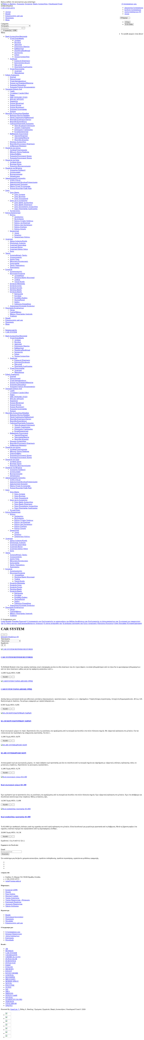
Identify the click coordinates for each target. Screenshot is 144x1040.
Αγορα (126, 14)
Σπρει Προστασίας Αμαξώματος (25, 209)
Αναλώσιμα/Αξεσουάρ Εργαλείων (22, 306)
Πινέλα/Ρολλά (19, 300)
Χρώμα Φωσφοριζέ (17, 107)
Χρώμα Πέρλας (15, 105)
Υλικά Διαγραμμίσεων (18, 81)
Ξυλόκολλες (18, 217)
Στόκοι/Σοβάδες (15, 154)
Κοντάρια (17, 296)
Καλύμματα (18, 294)
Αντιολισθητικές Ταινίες (18, 255)
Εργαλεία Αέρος (16, 286)
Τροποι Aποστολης (12, 898)
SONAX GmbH (11, 995)
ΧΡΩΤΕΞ (8, 1005)
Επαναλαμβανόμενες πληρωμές (31, 623)
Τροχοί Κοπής (19, 282)
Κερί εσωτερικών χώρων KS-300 (13, 785)
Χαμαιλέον (14, 101)
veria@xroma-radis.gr (13, 881)
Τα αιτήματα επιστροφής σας (72, 623)
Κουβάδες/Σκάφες (20, 298)
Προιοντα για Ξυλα (12, 160)
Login (3, 621)
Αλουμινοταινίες (16, 257)
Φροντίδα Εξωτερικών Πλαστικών (22, 144)
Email (3, 849)
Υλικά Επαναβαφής (17, 38)
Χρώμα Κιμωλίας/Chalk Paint (21, 188)
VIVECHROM (11, 1003)
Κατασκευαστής (11, 330)
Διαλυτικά (18, 44)
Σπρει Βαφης (14, 192)
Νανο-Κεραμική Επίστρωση (24, 126)
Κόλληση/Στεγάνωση (22, 63)
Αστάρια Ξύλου (15, 162)
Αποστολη (5, 854)
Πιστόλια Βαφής (16, 290)
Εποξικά (13, 77)
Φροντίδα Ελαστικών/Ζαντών (20, 119)
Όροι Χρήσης (10, 894)
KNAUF (8, 971)
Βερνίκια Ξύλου (15, 164)
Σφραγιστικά (14, 231)
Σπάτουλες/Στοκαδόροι (22, 304)
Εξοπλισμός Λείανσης (18, 243)
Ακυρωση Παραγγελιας (13, 904)
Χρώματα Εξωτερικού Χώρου (21, 156)
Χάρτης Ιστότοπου (12, 906)
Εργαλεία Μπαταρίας (17, 284)
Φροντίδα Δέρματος (21, 140)
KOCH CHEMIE (11, 973)
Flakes (12, 95)
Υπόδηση (13, 316)
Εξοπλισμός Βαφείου (22, 47)
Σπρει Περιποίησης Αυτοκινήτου (26, 207)
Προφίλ (8, 892)
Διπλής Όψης (14, 259)
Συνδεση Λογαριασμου (132, 10)
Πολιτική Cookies (11, 896)
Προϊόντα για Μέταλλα (13, 168)
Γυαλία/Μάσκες (15, 312)
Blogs (7, 20)
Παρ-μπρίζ (18, 65)
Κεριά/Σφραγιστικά (21, 132)
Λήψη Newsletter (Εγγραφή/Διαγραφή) (128, 623)
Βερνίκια (17, 42)
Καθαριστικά (19, 49)
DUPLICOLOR (11, 959)
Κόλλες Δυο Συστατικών (23, 225)
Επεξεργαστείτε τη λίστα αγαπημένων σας (103, 621)
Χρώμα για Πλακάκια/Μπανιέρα (21, 83)
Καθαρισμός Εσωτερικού (19, 134)
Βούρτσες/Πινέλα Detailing (20, 115)
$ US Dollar (129, 24)
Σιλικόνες (17, 235)
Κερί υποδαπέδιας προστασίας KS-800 (15, 817)
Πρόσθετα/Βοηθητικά (22, 51)
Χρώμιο (13, 111)
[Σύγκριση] (13, 677)
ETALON (9, 967)
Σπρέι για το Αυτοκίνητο (18, 201)
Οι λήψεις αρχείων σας (12, 623)
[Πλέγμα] (2, 634)
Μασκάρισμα (19, 73)
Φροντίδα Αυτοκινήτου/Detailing (17, 113)
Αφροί (16, 233)
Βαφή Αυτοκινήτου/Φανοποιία (16, 36)
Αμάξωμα (13, 59)
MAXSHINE (10, 977)
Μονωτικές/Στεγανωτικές (19, 261)
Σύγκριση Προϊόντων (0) (10, 637)
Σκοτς (12, 251)
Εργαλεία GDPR (11, 890)
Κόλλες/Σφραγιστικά (12, 213)
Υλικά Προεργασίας (17, 69)
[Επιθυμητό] (10, 677)
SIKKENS (9, 993)
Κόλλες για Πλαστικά (22, 223)
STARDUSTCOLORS (13, 999)
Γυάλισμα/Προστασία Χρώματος (22, 124)
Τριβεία (17, 280)
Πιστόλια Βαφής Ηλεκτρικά (24, 278)
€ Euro (127, 22)
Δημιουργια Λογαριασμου (133, 8)
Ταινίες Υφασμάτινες (17, 265)
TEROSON (9, 1001)
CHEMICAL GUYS (12, 957)
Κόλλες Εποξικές (20, 227)
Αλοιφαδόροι (19, 275)
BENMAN (9, 951)
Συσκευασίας (14, 263)
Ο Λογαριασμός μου (34, 621)
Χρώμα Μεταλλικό (17, 103)
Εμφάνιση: (5, 643)
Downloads (9, 940)
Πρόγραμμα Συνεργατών (14, 917)
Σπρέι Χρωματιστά (21, 198)
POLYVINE (9, 985)
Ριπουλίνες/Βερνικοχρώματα (20, 166)
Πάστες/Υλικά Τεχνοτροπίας (20, 186)
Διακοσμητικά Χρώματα (18, 184)
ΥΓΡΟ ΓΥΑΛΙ (15, 180)
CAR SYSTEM (11, 332)
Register (8, 621)
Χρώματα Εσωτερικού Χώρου (21, 158)
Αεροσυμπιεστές (16, 271)
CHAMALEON (11, 955)
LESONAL (9, 975)
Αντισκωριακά (15, 172)
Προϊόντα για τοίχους (13, 148)
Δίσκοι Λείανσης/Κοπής (18, 241)
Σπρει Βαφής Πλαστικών (23, 205)
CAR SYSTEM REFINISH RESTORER (17, 657)
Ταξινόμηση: (5, 639)
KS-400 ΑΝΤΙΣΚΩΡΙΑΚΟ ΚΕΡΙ (13, 753)
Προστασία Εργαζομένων (14, 308)
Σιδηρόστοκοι (15, 176)
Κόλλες (12, 215)
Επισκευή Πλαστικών (22, 61)
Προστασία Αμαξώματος (23, 67)
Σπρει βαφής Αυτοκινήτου (23, 203)
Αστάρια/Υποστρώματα (18, 150)
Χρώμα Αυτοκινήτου (21, 57)
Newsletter (9, 921)
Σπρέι (7, 190)
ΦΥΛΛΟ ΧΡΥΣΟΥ (17, 99)
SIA (6, 989)
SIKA (7, 991)
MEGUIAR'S (10, 979)
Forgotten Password (19, 621)
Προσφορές (9, 18)
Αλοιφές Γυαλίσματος (22, 128)
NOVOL (8, 983)
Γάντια (12, 310)
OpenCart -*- (15, 1009)
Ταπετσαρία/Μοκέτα (21, 138)
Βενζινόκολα (19, 219)
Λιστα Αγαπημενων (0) (132, 12)
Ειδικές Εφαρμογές (12, 75)
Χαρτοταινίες (14, 267)
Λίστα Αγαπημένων (12, 936)
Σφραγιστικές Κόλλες (22, 237)
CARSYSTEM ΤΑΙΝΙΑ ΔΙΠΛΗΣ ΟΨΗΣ (16, 689)
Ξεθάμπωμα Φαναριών (18, 146)
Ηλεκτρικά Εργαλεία (17, 273)
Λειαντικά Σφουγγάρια (18, 245)
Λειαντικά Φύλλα (16, 247)
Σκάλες (17, 302)
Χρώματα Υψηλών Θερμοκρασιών (22, 87)
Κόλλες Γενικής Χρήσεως (23, 221)
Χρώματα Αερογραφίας (18, 109)
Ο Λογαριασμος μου (12, 932)
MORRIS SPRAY (12, 981)
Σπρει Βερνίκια (19, 196)
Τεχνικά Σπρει (15, 211)
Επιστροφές (9, 938)
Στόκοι (16, 55)
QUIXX (8, 987)
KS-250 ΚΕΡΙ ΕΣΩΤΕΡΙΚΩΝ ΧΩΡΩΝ (16, 721)
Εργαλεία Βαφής (16, 292)
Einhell (7, 965)
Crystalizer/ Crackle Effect (19, 93)
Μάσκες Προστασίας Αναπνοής (21, 314)
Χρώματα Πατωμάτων (18, 85)
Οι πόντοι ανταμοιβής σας (53, 623)
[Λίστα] (5, 634)
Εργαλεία (8, 269)
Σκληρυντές (18, 53)
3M (6, 949)
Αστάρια (17, 40)
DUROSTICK (10, 961)
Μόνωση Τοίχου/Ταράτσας (19, 152)
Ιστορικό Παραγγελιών (13, 934)
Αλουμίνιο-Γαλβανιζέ (18, 170)
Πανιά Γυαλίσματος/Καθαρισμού (22, 117)
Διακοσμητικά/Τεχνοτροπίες (15, 178)
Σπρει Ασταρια (19, 194)
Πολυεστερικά (15, 79)
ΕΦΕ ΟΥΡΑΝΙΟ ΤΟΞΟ (18, 97)
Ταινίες (7, 253)
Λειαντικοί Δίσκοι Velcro (19, 249)
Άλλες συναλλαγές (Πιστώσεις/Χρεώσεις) (98, 623)
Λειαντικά (18, 71)
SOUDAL (9, 997)
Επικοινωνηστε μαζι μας (14, 16)
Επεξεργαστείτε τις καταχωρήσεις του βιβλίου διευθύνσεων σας (65, 621)
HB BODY (9, 969)
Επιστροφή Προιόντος (13, 902)
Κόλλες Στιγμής (20, 229)
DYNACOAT (10, 963)
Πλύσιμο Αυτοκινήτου (18, 142)
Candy (12, 91)
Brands (7, 14)
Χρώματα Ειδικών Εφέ (13, 89)
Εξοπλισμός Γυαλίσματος (23, 130)
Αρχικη (8, 12)
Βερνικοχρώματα (16, 174)
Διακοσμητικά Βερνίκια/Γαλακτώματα (23, 182)
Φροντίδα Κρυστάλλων (18, 121)
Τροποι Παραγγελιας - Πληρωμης (17, 900)
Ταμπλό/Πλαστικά (21, 136)
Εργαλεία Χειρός (16, 288)
